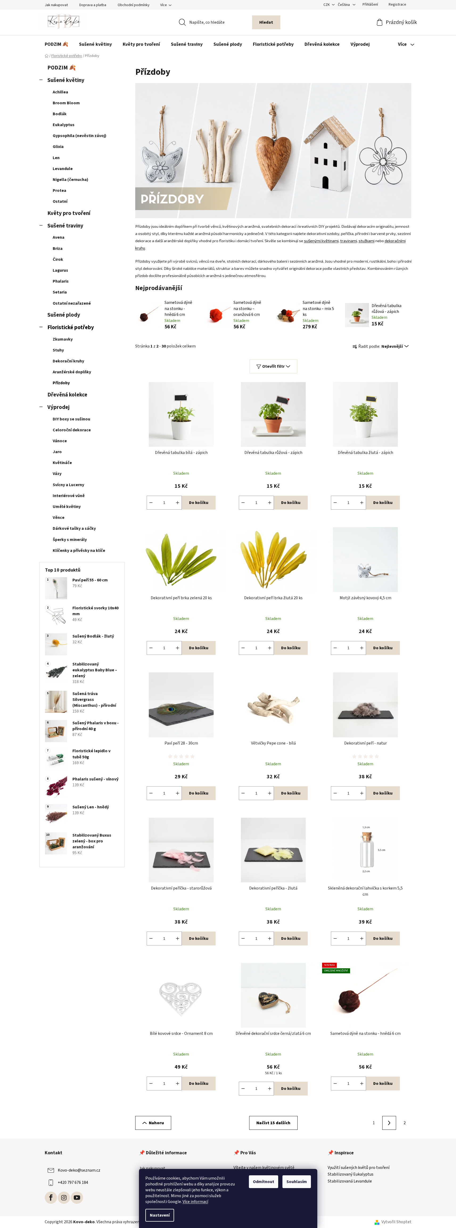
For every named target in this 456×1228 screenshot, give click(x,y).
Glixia (58, 147)
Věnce (58, 517)
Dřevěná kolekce (67, 395)
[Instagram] (64, 1198)
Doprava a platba (92, 5)
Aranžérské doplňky (72, 372)
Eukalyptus (64, 125)
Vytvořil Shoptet (396, 1222)
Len (56, 158)
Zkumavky (63, 339)
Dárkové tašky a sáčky (74, 528)
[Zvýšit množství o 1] (178, 502)
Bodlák (60, 114)
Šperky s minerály (70, 540)
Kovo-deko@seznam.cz (79, 1170)
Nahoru (156, 1123)
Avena (58, 237)
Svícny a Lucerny (68, 485)
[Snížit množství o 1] (151, 502)
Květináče (62, 463)
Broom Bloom (66, 103)
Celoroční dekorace (72, 430)
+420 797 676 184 (73, 1182)
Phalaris (61, 281)
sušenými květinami (321, 240)
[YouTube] (77, 1198)
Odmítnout (263, 1182)
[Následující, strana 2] (389, 1123)
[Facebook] (51, 1198)
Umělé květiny (67, 507)
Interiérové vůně (69, 496)
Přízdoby (61, 383)
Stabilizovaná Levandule (350, 1181)
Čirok (58, 259)
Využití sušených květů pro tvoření (358, 1167)
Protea (59, 190)
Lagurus (60, 270)
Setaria (60, 292)
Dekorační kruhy (68, 361)
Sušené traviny (65, 226)
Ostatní (60, 201)
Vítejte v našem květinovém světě (263, 1167)
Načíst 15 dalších (273, 1123)
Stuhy (58, 350)
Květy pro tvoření (68, 213)
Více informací (195, 1202)
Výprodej (58, 407)
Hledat (266, 22)
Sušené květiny (65, 80)
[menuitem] (56, 44)
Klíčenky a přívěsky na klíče (79, 550)
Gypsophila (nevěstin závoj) (79, 136)
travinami (348, 240)
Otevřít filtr (273, 366)
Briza (58, 248)
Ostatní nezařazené (72, 303)
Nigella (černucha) (70, 180)
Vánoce (60, 441)
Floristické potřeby (70, 327)
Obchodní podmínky (134, 5)
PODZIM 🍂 (61, 68)
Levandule (63, 169)
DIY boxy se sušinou (71, 419)
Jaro (57, 452)
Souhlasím (296, 1182)
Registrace (397, 4)
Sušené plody (63, 315)
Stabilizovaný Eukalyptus (350, 1174)
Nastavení (160, 1215)
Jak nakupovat (56, 5)
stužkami (367, 240)
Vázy (57, 474)
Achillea (60, 92)
